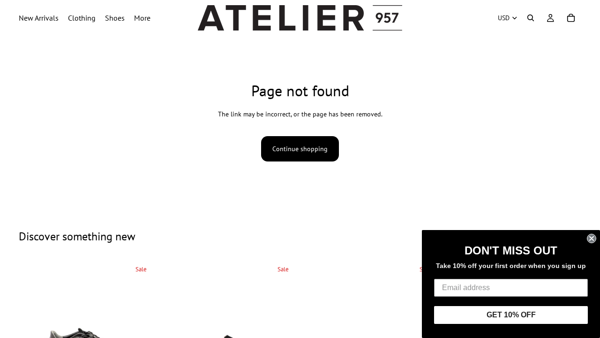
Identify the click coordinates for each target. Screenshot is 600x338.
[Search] (530, 18)
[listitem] (142, 18)
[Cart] (571, 18)
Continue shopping (300, 149)
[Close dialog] (591, 238)
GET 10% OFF (511, 315)
